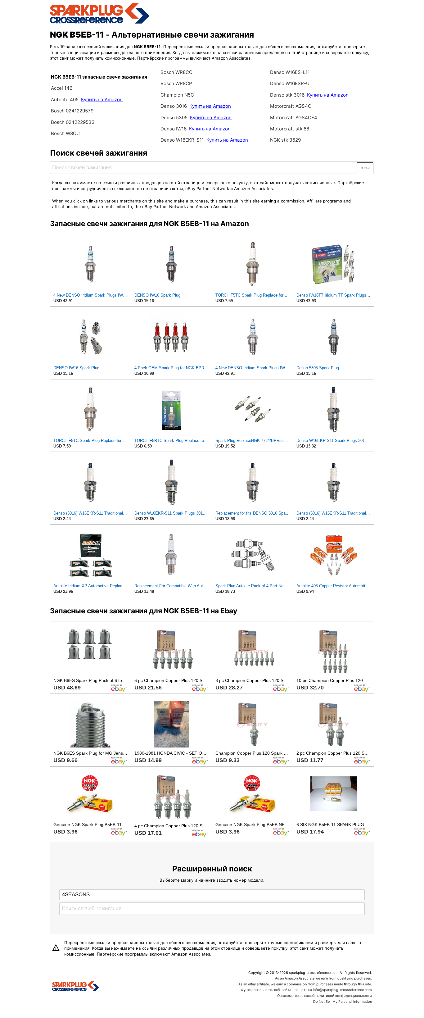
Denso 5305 (173, 117)
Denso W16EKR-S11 (182, 140)
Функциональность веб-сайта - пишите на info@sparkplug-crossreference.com (306, 990)
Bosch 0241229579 (72, 111)
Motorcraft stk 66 (289, 129)
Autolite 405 (65, 99)
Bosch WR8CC (176, 72)
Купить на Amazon (102, 99)
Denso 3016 (173, 106)
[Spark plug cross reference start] (75, 987)
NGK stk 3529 (285, 140)
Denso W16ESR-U (289, 83)
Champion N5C (177, 95)
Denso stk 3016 (287, 95)
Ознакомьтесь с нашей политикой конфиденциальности (324, 995)
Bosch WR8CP (176, 83)
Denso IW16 (174, 129)
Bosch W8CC (65, 133)
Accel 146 (61, 88)
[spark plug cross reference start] (99, 22)
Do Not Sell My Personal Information (342, 1001)
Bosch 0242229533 (73, 122)
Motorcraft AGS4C (290, 106)
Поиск (365, 167)
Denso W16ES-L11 (290, 72)
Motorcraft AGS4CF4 (293, 117)
